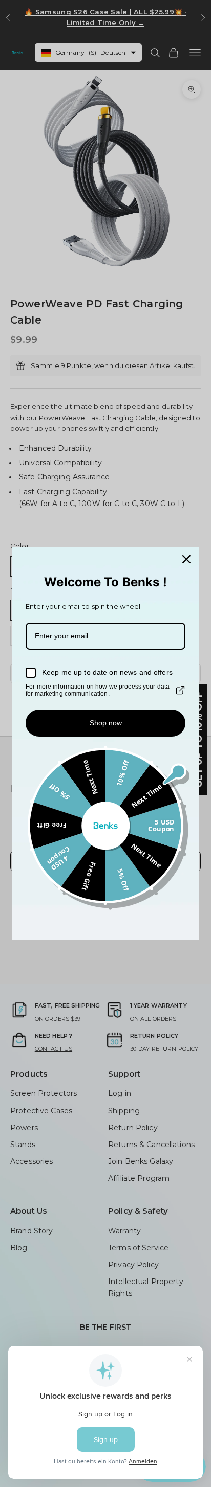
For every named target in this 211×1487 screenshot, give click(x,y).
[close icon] (186, 559)
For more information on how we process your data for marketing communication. (98, 690)
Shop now (106, 723)
